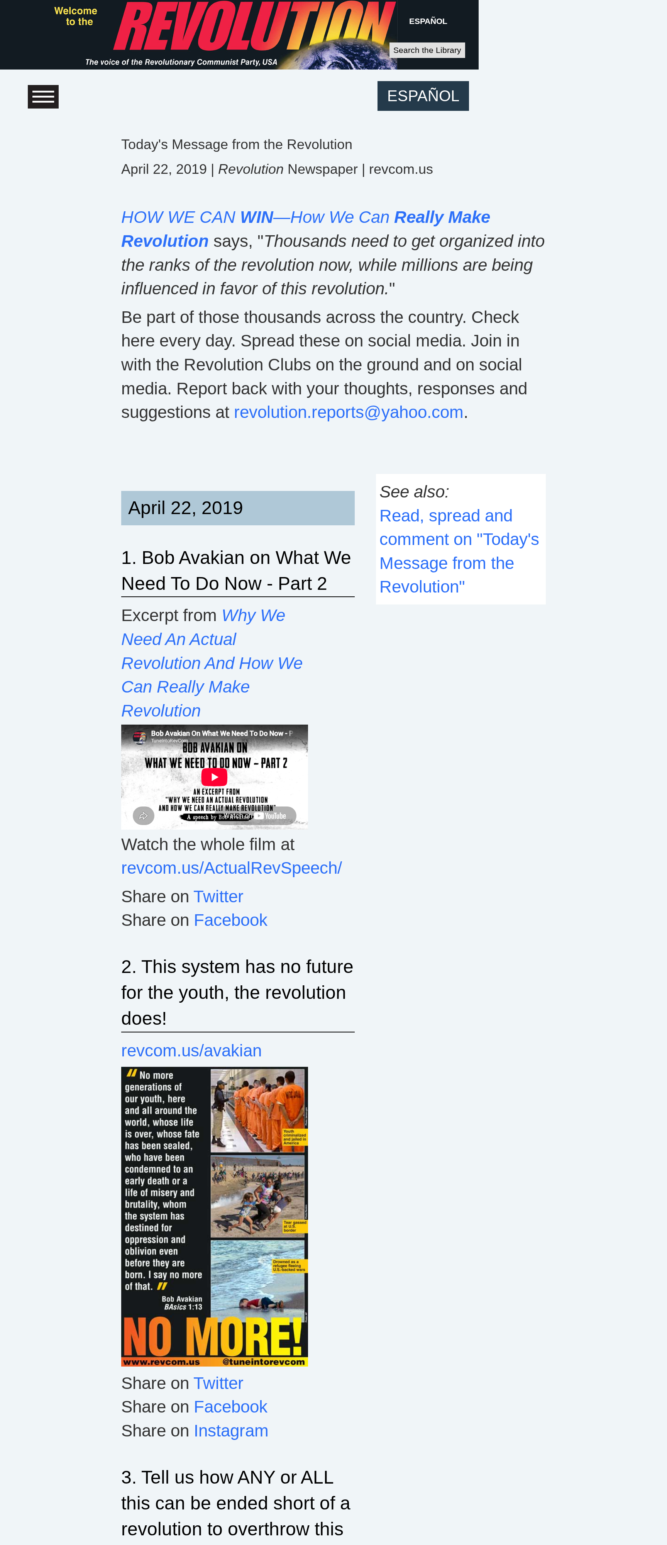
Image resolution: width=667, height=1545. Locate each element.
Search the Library (427, 50)
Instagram (231, 1430)
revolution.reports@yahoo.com (349, 411)
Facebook (230, 919)
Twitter (218, 896)
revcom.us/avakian (191, 1050)
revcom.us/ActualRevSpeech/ (231, 867)
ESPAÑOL (428, 21)
